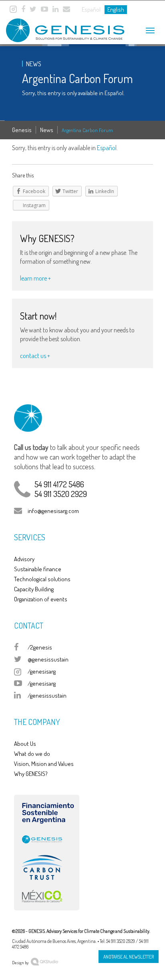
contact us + (35, 356)
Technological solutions (42, 579)
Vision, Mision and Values (44, 763)
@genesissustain (48, 659)
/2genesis (40, 647)
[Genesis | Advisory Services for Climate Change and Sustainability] (56, 27)
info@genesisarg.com (53, 511)
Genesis (22, 130)
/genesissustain (47, 695)
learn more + (35, 278)
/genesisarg (42, 671)
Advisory (24, 559)
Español (107, 148)
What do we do (32, 753)
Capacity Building (34, 589)
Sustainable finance (37, 569)
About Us (25, 743)
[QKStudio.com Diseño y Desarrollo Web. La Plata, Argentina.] (44, 961)
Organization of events (40, 599)
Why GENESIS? (31, 774)
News (46, 130)
